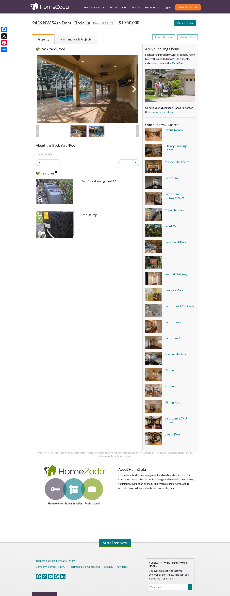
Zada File (177, 63)
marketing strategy (162, 111)
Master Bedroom (177, 162)
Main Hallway (174, 210)
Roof (168, 258)
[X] (4, 36)
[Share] (4, 49)
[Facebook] (4, 29)
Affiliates (122, 566)
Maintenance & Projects (76, 39)
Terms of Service (45, 560)
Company (41, 566)
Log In (167, 7)
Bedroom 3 (172, 178)
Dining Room (174, 402)
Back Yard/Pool (176, 242)
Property (43, 39)
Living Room (174, 434)
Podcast (135, 7)
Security (108, 566)
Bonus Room (174, 130)
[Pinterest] (4, 42)
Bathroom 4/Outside (179, 306)
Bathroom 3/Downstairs (174, 196)
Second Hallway (176, 274)
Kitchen (170, 386)
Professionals (151, 7)
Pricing (114, 7)
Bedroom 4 (172, 338)
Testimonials (76, 566)
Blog (124, 7)
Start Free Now (188, 7)
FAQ (62, 566)
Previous (50, 162)
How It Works (92, 7)
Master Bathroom (177, 354)
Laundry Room (175, 290)
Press (53, 566)
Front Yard (172, 226)
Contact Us (93, 566)
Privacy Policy (66, 560)
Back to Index (185, 23)
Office (169, 370)
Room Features (163, 37)
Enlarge (40, 199)
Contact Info (187, 37)
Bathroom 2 (173, 322)
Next (127, 162)
